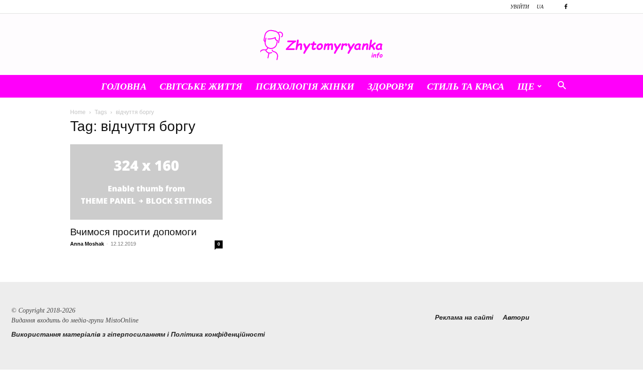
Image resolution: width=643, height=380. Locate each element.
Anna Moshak (87, 244)
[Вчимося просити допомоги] (146, 182)
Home (78, 112)
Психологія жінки (305, 86)
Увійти (519, 6)
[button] (561, 87)
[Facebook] (566, 6)
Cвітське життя (201, 86)
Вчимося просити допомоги (133, 231)
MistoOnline (121, 320)
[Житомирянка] (321, 45)
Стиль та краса (465, 86)
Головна (123, 86)
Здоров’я (391, 86)
